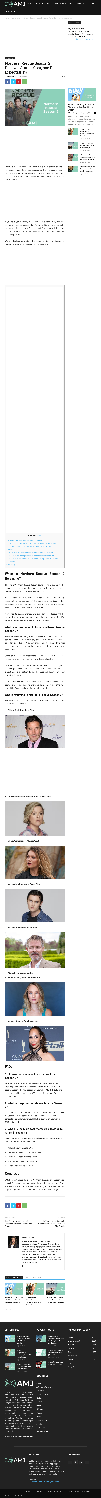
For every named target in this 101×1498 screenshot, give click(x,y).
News (38, 1416)
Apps (38, 1383)
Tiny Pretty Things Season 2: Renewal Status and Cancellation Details (18, 1223)
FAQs (9, 549)
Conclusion (11, 565)
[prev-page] (6, 1309)
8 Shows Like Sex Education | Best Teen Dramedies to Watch (87, 157)
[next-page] (10, 1309)
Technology (46, 4)
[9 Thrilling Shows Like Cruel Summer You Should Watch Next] (73, 169)
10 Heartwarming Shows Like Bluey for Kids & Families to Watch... (81, 107)
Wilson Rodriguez (73, 113)
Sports (71, 4)
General (39, 1405)
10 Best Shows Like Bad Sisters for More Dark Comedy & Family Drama (55, 1299)
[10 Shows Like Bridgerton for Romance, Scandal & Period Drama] (35, 1289)
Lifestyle (39, 1409)
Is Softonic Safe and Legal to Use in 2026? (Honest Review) (55, 1353)
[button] (93, 4)
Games (39, 1402)
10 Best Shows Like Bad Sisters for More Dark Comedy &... (87, 145)
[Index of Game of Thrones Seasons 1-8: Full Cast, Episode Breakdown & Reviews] (41, 1338)
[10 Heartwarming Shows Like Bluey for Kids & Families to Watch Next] (14, 1289)
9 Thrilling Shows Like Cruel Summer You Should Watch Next (87, 169)
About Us (29, 1491)
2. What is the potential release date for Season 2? (31, 556)
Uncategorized (42, 1431)
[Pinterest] (18, 81)
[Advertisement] (35, 39)
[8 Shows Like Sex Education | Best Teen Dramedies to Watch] (73, 157)
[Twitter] (13, 81)
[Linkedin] (24, 1266)
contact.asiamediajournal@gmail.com (83, 39)
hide (39, 535)
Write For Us (10, 11)
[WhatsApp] (24, 81)
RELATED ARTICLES (14, 1278)
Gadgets (37, 4)
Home (29, 4)
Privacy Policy (58, 1491)
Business (40, 1390)
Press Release (42, 1420)
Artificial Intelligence (44, 1387)
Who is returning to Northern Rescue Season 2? (30, 546)
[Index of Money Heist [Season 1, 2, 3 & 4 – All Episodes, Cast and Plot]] (41, 1364)
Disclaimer (48, 1491)
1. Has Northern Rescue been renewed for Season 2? (32, 552)
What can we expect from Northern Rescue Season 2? (32, 543)
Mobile (39, 1413)
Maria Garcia (11, 76)
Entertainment (61, 4)
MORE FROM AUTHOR (33, 1278)
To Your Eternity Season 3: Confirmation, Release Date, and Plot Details (51, 1223)
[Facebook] (7, 81)
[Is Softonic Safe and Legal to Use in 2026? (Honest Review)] (41, 1352)
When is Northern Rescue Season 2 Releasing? (26, 540)
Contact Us (80, 4)
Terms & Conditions (72, 1491)
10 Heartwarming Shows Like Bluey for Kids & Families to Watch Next (14, 1299)
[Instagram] (76, 1462)
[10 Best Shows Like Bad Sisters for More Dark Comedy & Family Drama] (55, 1289)
